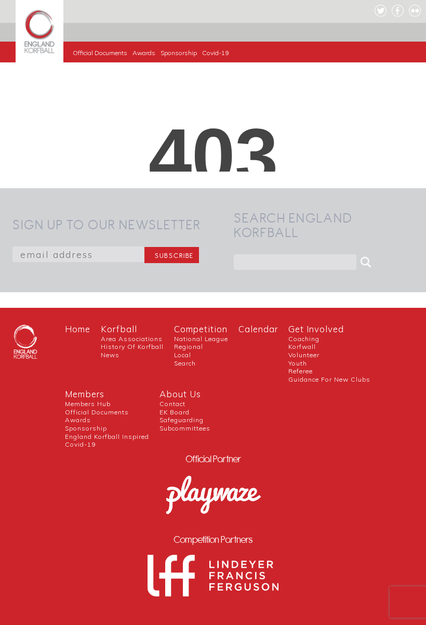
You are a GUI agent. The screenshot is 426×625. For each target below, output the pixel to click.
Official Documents (100, 53)
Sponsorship (179, 53)
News (110, 355)
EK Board (174, 412)
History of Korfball (132, 346)
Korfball (119, 328)
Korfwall (302, 346)
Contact (172, 404)
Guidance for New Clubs (329, 379)
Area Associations (132, 339)
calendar (258, 328)
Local (182, 355)
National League (201, 339)
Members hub (88, 404)
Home (77, 328)
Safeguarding (181, 420)
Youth (297, 363)
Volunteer (304, 355)
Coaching (304, 339)
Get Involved (316, 328)
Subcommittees (184, 428)
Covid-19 (215, 53)
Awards (143, 53)
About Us (180, 393)
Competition (201, 328)
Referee (300, 371)
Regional (188, 346)
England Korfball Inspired (107, 436)
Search (185, 363)
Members (84, 393)
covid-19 (80, 444)
